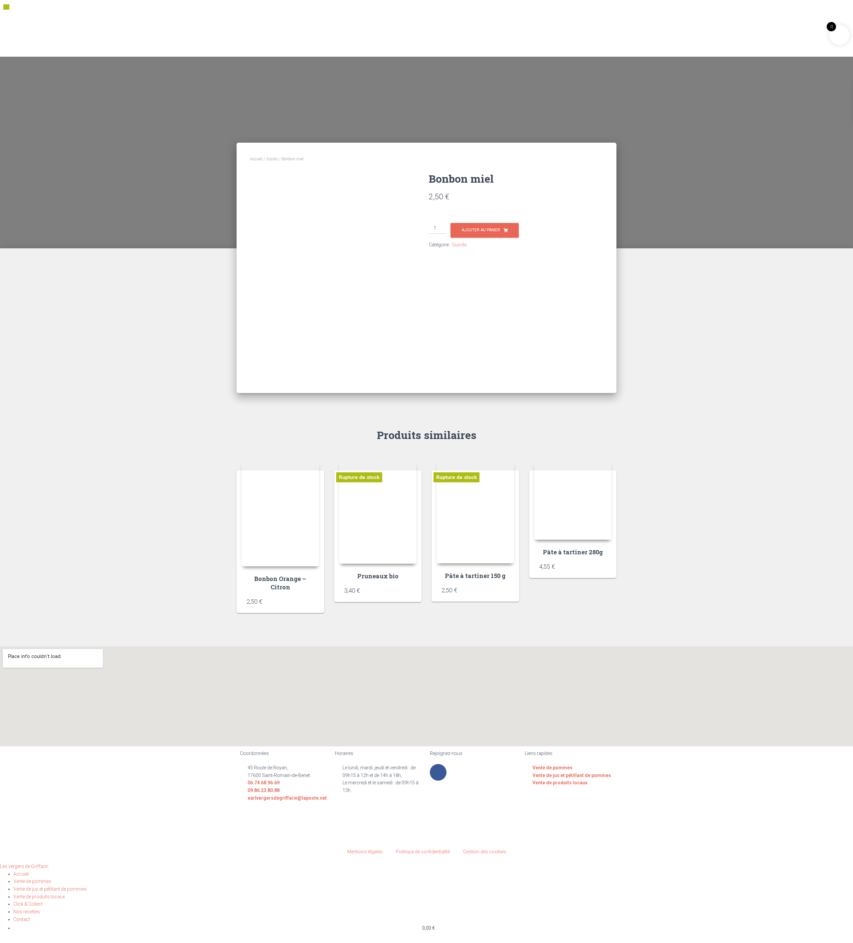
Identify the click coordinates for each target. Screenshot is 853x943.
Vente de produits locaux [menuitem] (39, 896)
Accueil (256, 159)
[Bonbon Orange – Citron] (280, 513)
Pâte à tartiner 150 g (475, 576)
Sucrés (272, 159)
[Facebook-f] (438, 772)
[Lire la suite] (408, 590)
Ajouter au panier (480, 230)
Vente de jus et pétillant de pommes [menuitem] (49, 889)
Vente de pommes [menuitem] (32, 881)
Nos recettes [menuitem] (26, 911)
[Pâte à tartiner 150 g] (475, 511)
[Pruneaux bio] (378, 512)
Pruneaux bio (378, 576)
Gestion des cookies (484, 851)
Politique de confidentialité (423, 851)
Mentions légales (365, 851)
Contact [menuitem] (21, 919)
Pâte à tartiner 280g (573, 552)
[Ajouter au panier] (311, 601)
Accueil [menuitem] (21, 874)
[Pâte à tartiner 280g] (573, 500)
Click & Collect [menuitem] (28, 904)
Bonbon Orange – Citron (280, 583)
